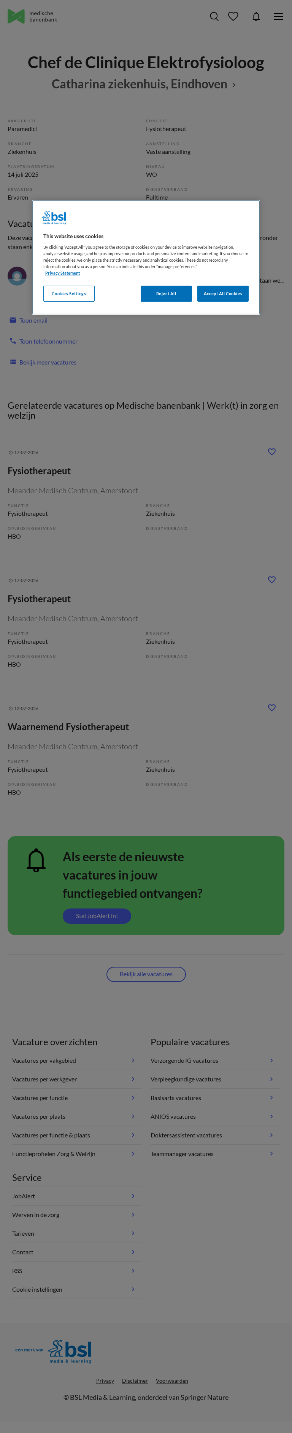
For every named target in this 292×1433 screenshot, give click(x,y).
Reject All (166, 293)
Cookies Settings (69, 293)
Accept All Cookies (223, 293)
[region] (146, 257)
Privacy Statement (62, 272)
